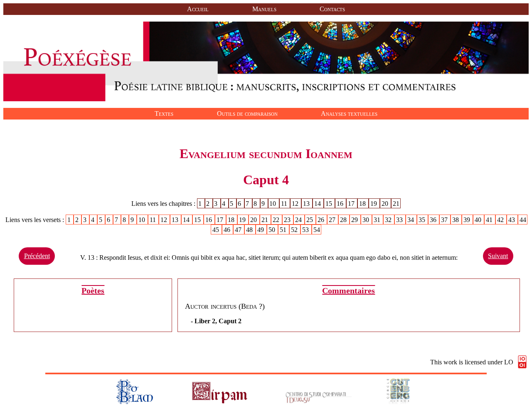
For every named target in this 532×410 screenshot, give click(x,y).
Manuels (264, 8)
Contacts (332, 8)
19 (374, 203)
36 (434, 219)
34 (411, 219)
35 (423, 219)
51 (284, 229)
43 (512, 219)
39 (467, 219)
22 (277, 219)
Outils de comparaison (247, 113)
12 (296, 203)
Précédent (37, 255)
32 (389, 219)
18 (363, 203)
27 (333, 219)
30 (366, 219)
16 (341, 203)
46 (228, 229)
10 (273, 203)
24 (299, 219)
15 (329, 203)
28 (344, 219)
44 (523, 219)
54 (316, 229)
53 (306, 229)
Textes (164, 113)
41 (490, 219)
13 (307, 203)
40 (479, 219)
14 (318, 203)
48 (250, 229)
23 (288, 219)
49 (261, 229)
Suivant (498, 255)
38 (456, 219)
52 (295, 229)
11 (285, 203)
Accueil (198, 8)
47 (239, 229)
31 (378, 219)
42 (501, 219)
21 (396, 203)
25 (310, 219)
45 (216, 229)
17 (352, 203)
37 (445, 219)
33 (400, 219)
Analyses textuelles (349, 113)
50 (272, 229)
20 (386, 203)
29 (355, 219)
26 (322, 219)
